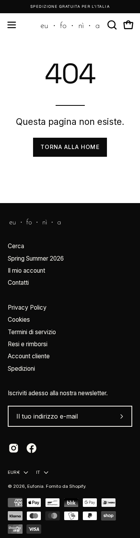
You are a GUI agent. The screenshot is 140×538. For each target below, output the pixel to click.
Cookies (19, 319)
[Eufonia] (70, 25)
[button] (111, 24)
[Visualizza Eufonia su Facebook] (31, 448)
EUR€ (14, 472)
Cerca (16, 246)
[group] (70, 6)
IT (38, 472)
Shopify (77, 486)
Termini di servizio (32, 332)
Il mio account (26, 270)
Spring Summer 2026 (36, 258)
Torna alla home (69, 147)
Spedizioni (21, 368)
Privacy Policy (27, 307)
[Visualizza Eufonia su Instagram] (13, 448)
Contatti (18, 282)
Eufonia (35, 486)
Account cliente (29, 356)
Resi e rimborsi (27, 344)
